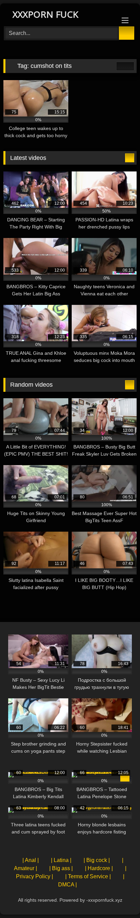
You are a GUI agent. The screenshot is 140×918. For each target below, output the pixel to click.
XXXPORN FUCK (44, 14)
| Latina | (61, 860)
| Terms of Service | (88, 876)
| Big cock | (97, 860)
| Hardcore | (99, 868)
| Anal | (30, 860)
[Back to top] (119, 897)
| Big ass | (61, 868)
